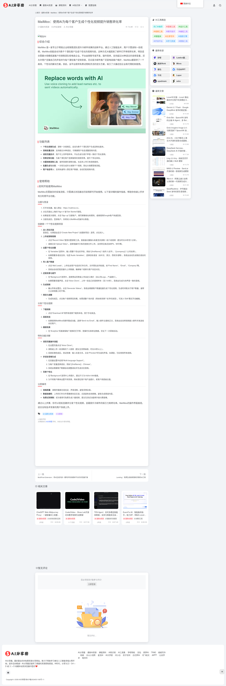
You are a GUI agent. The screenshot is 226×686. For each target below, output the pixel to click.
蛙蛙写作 (162, 652)
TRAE (153, 652)
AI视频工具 (158, 31)
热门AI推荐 (158, 26)
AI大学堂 (109, 655)
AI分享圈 (33, 5)
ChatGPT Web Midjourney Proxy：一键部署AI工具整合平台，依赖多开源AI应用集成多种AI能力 (48, 516)
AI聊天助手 (170, 31)
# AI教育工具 (138, 519)
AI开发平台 (158, 41)
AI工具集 (121, 652)
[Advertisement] (92, 443)
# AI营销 (59, 414)
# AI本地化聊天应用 (54, 519)
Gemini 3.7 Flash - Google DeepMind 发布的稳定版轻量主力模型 (177, 110)
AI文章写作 (169, 36)
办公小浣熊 (90, 655)
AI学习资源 (170, 41)
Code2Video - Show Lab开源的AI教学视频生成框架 (77, 513)
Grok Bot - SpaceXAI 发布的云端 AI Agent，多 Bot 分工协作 (177, 120)
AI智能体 (157, 36)
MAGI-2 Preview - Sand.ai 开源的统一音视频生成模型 (178, 169)
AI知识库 (112, 652)
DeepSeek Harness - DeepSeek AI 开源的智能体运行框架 (177, 151)
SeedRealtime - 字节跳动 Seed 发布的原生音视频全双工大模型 (177, 191)
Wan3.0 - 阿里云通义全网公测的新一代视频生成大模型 (178, 181)
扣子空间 (126, 655)
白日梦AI (136, 655)
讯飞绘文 (145, 655)
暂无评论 (42, 568)
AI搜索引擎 (182, 36)
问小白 (118, 655)
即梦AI (146, 652)
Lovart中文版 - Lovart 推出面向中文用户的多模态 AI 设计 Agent (177, 100)
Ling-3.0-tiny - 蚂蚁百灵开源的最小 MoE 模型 (177, 159)
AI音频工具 (170, 26)
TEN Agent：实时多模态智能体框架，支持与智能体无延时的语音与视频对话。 (106, 515)
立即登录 (91, 584)
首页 (38, 12)
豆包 (139, 652)
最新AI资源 (45, 12)
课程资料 (102, 652)
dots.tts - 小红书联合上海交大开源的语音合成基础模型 (178, 141)
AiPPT (154, 655)
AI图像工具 (183, 41)
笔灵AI (84, 658)
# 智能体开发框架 (111, 519)
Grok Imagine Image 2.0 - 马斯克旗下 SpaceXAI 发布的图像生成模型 (178, 130)
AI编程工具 (183, 31)
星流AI (100, 655)
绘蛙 (82, 655)
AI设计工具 (183, 26)
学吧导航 (131, 652)
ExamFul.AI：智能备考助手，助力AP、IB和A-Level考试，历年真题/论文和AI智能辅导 (134, 516)
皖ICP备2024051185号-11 (35, 679)
